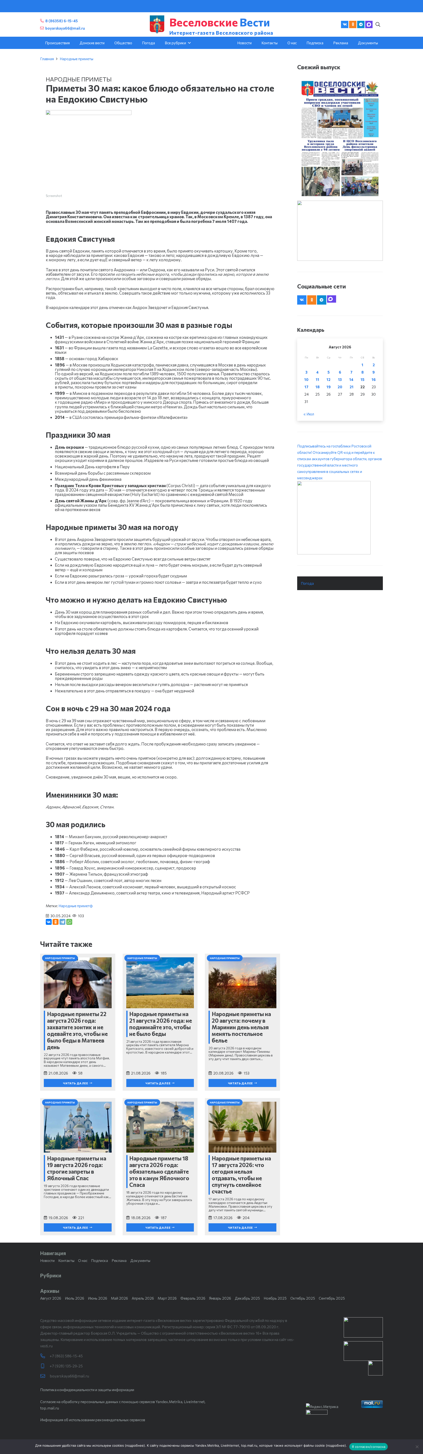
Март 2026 (167, 1298)
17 (306, 387)
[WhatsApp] (69, 922)
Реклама (119, 1260)
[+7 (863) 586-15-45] (45, 1356)
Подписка (99, 1260)
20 (340, 387)
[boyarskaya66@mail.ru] (45, 1376)
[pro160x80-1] (363, 1351)
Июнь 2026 (97, 1298)
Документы (140, 1260)
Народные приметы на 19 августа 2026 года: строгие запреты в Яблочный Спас (76, 1168)
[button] (378, 24)
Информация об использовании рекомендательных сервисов (92, 1420)
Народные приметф (76, 906)
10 (306, 379)
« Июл (309, 414)
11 (317, 379)
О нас (82, 1260)
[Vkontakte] (344, 24)
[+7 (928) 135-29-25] (45, 1366)
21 (351, 387)
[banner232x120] (363, 1327)
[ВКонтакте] (49, 922)
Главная (47, 59)
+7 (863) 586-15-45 (66, 1356)
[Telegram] (360, 24)
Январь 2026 (220, 1298)
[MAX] (369, 24)
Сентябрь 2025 (332, 1298)
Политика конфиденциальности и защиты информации (87, 1389)
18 (318, 387)
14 (351, 379)
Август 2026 (50, 1298)
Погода (307, 583)
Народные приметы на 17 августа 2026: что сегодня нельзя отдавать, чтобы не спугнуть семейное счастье (241, 1175)
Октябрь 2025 (302, 1298)
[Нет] (416, 1446)
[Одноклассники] (56, 922)
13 (340, 379)
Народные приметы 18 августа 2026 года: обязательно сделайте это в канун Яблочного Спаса (159, 1171)
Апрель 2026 (143, 1298)
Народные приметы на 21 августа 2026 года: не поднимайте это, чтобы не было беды (160, 1023)
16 (374, 379)
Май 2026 (119, 1298)
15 (362, 379)
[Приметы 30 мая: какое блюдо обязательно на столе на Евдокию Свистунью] (88, 113)
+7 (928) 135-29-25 (66, 1366)
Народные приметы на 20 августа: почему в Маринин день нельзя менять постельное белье (241, 1027)
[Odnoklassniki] (352, 24)
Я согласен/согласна (369, 1447)
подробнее (135, 1445)
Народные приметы (76, 59)
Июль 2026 (74, 1298)
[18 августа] (340, 138)
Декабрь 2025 (247, 1298)
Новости (47, 1260)
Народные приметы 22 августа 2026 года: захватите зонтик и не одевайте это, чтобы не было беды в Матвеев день (77, 1030)
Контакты (66, 1260)
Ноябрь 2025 (275, 1298)
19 (329, 387)
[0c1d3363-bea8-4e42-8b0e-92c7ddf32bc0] (340, 517)
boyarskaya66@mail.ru (69, 1376)
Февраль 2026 (192, 1298)
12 (328, 379)
